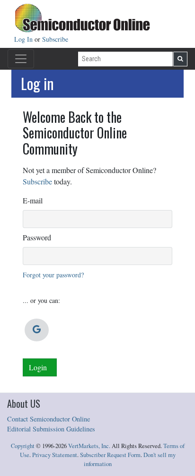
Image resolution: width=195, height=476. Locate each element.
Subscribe (55, 39)
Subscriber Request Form (110, 455)
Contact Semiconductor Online (48, 418)
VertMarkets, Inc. (89, 446)
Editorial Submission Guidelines (51, 428)
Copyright (23, 446)
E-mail (33, 200)
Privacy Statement (54, 455)
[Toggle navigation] (21, 58)
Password (37, 237)
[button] (37, 330)
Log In (24, 39)
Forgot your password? (53, 274)
